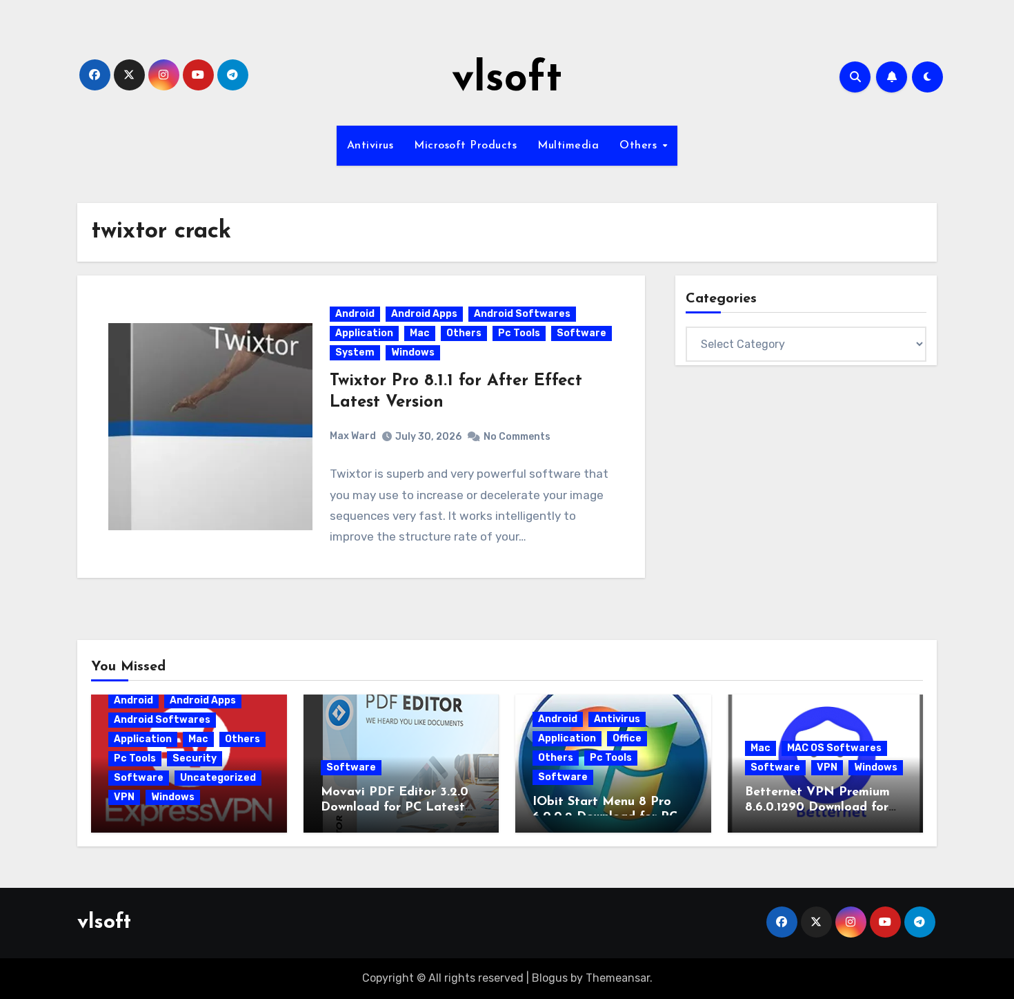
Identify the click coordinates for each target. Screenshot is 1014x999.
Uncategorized (218, 778)
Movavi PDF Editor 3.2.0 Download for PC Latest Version (394, 807)
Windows (413, 352)
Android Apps (424, 314)
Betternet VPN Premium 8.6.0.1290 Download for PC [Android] (817, 807)
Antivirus (370, 145)
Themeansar (618, 978)
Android (355, 314)
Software (581, 333)
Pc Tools (519, 333)
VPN (124, 797)
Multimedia (568, 145)
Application (364, 333)
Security (194, 758)
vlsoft (507, 80)
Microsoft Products (465, 145)
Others (640, 145)
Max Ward (353, 436)
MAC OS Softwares (834, 748)
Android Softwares (522, 314)
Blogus (550, 978)
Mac (420, 333)
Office (627, 738)
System (355, 352)
